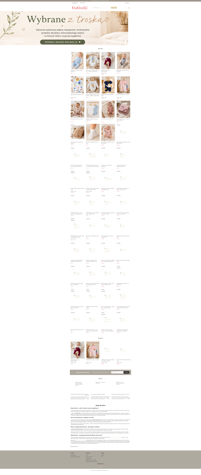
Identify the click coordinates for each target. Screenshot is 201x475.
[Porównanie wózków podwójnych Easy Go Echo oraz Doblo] (120, 387)
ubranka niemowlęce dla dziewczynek (115, 437)
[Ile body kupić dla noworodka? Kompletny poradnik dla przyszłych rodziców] (80, 387)
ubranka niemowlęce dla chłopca (80, 440)
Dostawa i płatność (73, 455)
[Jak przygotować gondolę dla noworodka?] (100, 387)
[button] (72, 453)
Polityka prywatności (89, 456)
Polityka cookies (88, 458)
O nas (87, 455)
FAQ (102, 456)
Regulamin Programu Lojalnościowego (92, 461)
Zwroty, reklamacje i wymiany (75, 456)
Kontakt (102, 455)
